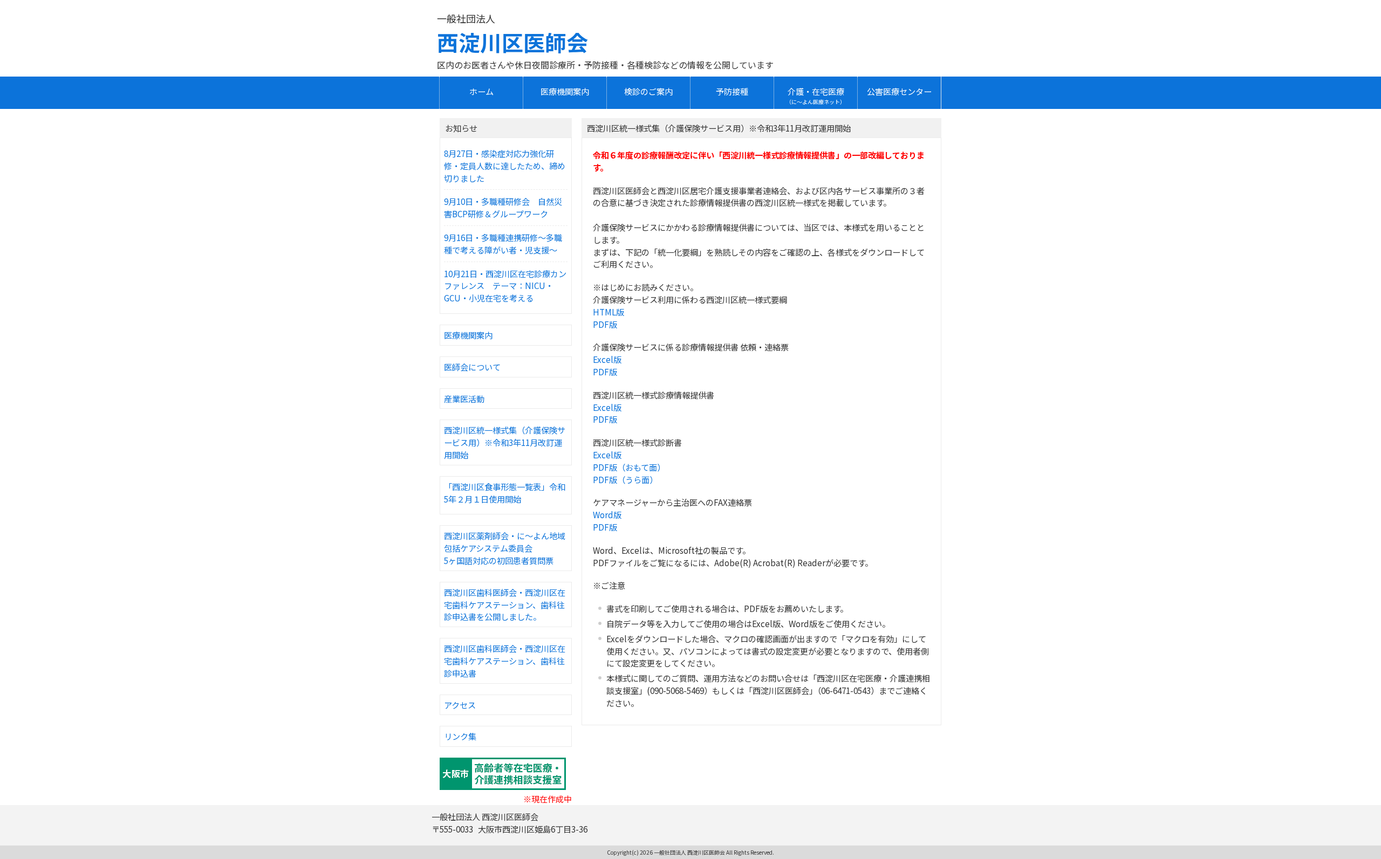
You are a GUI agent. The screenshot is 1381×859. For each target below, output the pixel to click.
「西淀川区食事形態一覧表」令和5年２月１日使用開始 (504, 492)
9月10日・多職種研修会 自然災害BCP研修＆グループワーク (503, 207)
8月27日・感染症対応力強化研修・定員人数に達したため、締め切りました (504, 165)
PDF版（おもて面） (629, 467)
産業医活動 (464, 398)
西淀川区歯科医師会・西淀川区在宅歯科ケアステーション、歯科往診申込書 (504, 660)
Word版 (607, 514)
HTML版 (608, 312)
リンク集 (460, 736)
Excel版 (607, 359)
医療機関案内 (468, 335)
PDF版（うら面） (625, 479)
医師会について (472, 367)
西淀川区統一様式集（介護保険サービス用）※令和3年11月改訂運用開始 (504, 442)
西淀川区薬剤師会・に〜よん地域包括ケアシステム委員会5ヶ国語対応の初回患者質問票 (504, 548)
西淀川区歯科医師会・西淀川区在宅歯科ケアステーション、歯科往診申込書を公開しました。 (504, 604)
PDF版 (605, 324)
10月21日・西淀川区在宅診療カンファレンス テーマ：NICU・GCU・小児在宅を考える (505, 285)
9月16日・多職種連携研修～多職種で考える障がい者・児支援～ (503, 243)
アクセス (460, 705)
